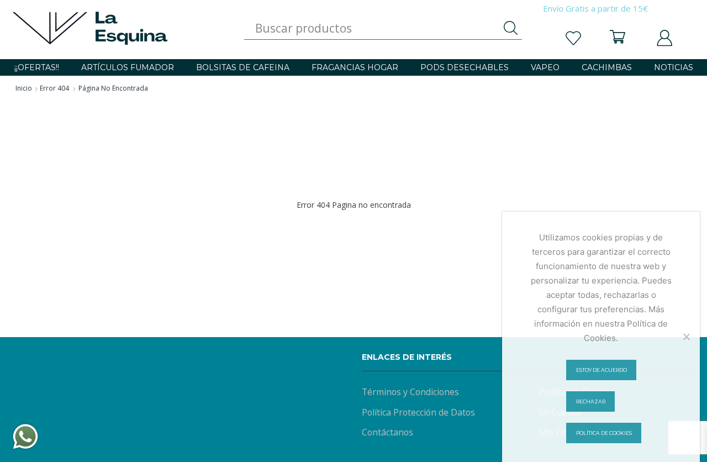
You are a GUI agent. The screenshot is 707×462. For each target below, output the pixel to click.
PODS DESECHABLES (464, 67)
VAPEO (545, 67)
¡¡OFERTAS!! (36, 67)
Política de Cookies (604, 433)
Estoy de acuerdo (601, 370)
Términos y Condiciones (410, 392)
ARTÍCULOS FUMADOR (127, 67)
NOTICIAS (673, 67)
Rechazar (590, 401)
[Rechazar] (686, 336)
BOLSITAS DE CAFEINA (242, 67)
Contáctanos (387, 432)
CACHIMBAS (607, 67)
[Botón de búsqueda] (511, 28)
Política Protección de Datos (418, 412)
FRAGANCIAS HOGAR (355, 67)
